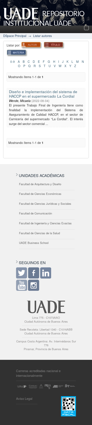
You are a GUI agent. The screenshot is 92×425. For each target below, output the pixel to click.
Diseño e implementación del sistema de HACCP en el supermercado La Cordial (43, 94)
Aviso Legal (24, 398)
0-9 (12, 61)
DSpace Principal (14, 36)
